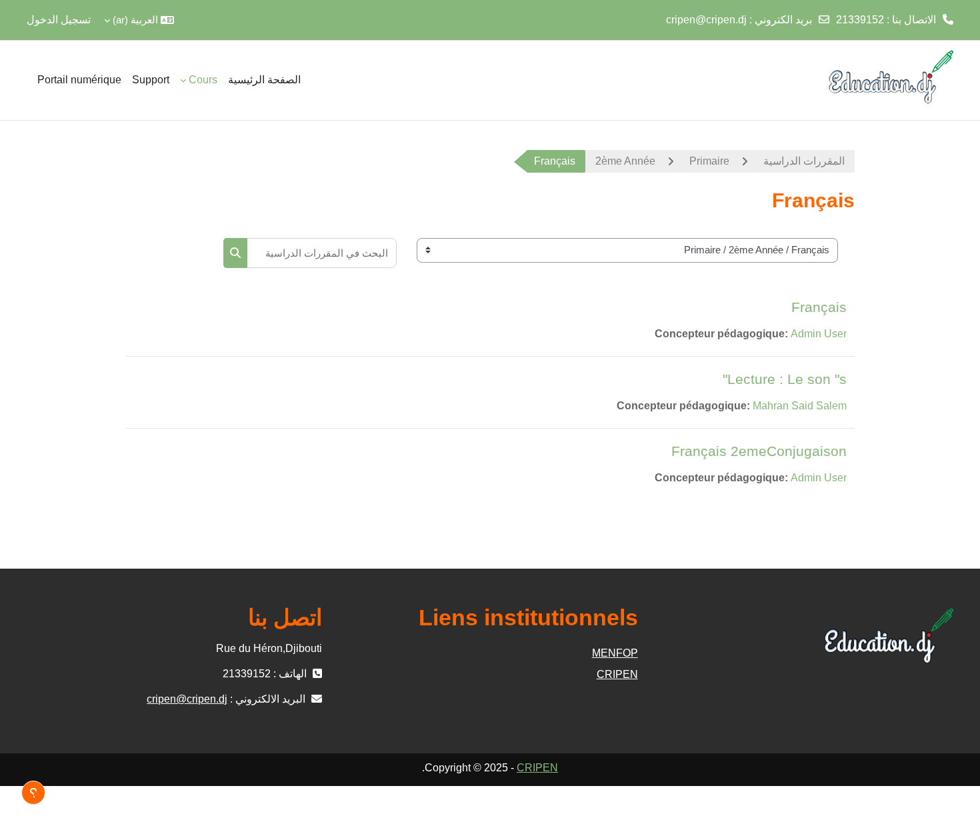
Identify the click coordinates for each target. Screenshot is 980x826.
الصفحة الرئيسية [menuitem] (264, 79)
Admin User (819, 333)
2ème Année (625, 161)
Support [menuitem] (150, 79)
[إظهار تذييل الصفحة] (33, 793)
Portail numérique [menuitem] (79, 79)
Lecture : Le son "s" (785, 379)
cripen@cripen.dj (706, 19)
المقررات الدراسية (804, 161)
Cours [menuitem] (203, 79)
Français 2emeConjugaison (759, 451)
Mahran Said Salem (800, 405)
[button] (139, 20)
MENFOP (614, 653)
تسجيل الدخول (59, 19)
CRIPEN (617, 674)
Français (819, 307)
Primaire (709, 161)
